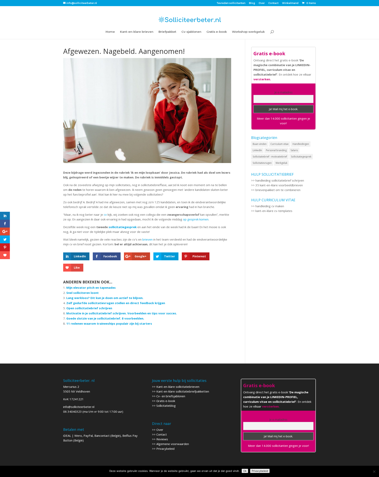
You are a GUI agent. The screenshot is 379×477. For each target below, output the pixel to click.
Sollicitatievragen (262, 163)
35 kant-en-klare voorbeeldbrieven (279, 185)
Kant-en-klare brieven (136, 32)
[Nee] (374, 471)
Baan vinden (259, 144)
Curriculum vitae (279, 144)
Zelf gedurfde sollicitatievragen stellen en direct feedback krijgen (115, 303)
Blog (252, 3)
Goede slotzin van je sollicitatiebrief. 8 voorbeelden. (105, 318)
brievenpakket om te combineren (277, 190)
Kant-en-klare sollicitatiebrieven (177, 387)
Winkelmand (290, 3)
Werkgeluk (281, 163)
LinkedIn (257, 150)
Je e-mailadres (283, 92)
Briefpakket (167, 32)
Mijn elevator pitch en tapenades (91, 288)
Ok (245, 470)
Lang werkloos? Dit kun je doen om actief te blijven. (104, 298)
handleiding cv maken (269, 206)
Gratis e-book (216, 32)
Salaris (294, 150)
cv (105, 214)
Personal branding (276, 150)
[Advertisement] (283, 253)
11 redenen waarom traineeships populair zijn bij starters (109, 323)
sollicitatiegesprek (123, 227)
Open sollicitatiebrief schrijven (89, 308)
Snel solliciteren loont (82, 293)
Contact (273, 3)
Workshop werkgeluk (248, 32)
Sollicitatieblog (166, 406)
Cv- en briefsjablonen (170, 396)
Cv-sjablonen (191, 32)
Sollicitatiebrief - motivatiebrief (270, 156)
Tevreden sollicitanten (231, 3)
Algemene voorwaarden (172, 444)
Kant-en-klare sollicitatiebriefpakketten (182, 391)
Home (110, 32)
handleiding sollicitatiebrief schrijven (279, 180)
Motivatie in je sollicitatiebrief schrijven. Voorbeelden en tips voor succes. (121, 313)
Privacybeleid (165, 449)
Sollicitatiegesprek (301, 156)
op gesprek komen (195, 219)
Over (262, 3)
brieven (147, 239)
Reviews (162, 439)
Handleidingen (301, 144)
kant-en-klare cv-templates (273, 211)
